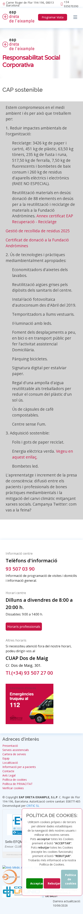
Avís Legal (9, 775)
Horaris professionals (23, 626)
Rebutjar (54, 883)
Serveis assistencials (15, 750)
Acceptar (36, 883)
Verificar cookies (13, 788)
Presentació (10, 745)
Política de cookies (70, 879)
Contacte (8, 771)
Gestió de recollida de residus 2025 (38, 230)
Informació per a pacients (19, 767)
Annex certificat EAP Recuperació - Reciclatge (42, 218)
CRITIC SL (32, 806)
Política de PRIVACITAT (17, 784)
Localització (10, 762)
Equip (5, 758)
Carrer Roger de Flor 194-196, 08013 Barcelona (30, 4)
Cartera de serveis (14, 754)
